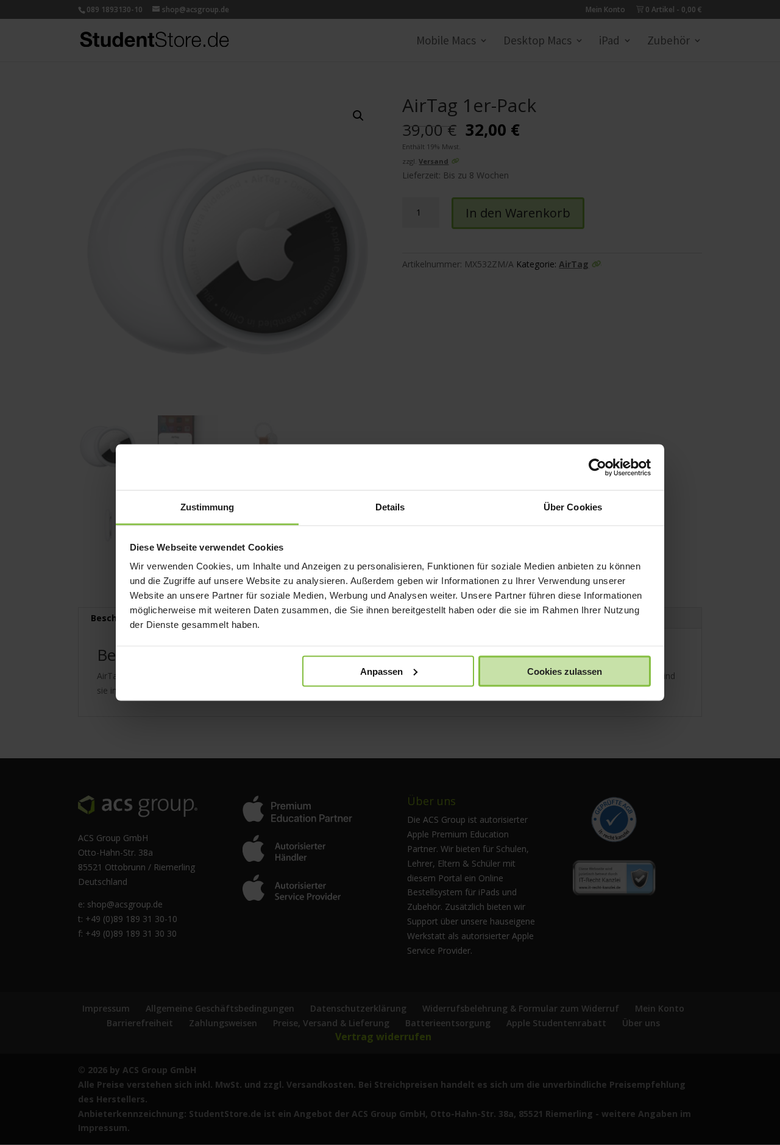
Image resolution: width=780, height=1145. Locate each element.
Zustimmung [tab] (207, 507)
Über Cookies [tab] (573, 507)
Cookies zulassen (564, 671)
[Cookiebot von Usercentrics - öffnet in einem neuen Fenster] (597, 467)
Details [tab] (390, 507)
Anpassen (381, 671)
